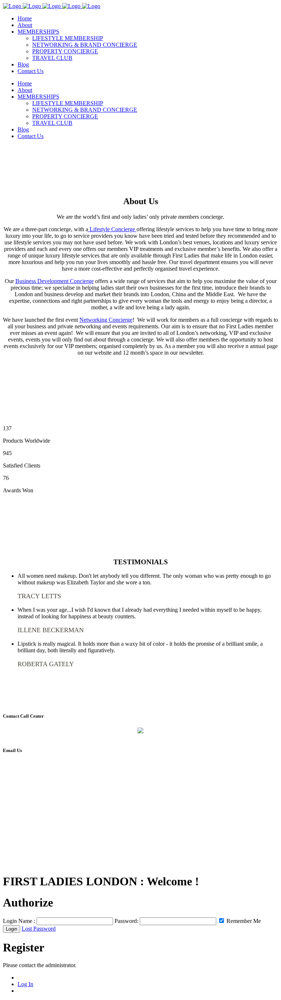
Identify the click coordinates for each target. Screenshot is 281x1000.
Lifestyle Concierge (112, 229)
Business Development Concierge (54, 281)
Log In (25, 984)
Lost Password (39, 928)
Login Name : (19, 921)
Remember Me (243, 921)
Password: (126, 921)
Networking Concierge (105, 320)
